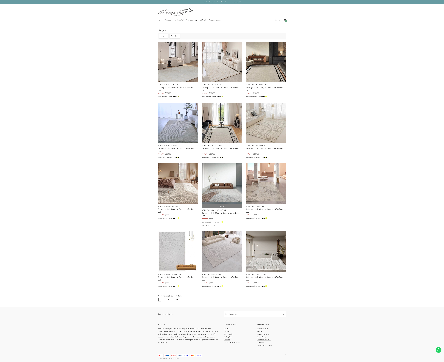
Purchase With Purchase (183, 20)
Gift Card (227, 340)
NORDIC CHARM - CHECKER (212, 85)
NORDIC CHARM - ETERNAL (212, 145)
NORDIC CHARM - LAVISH (255, 145)
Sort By (174, 36)
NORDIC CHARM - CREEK (167, 145)
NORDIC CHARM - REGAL (255, 206)
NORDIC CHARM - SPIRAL (211, 274)
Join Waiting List (208, 225)
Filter (162, 36)
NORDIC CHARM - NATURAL (168, 206)
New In (160, 20)
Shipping (259, 331)
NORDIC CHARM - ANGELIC (168, 85)
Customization (215, 20)
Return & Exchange (263, 334)
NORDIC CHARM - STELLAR (256, 274)
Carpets (168, 20)
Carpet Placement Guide (232, 342)
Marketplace (228, 337)
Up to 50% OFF (201, 20)
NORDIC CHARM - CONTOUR (257, 85)
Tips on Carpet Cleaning (264, 345)
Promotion (227, 331)
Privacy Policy (261, 337)
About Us (227, 329)
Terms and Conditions (264, 340)
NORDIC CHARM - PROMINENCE (214, 210)
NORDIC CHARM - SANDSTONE (169, 274)
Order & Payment (262, 329)
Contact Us (260, 342)
